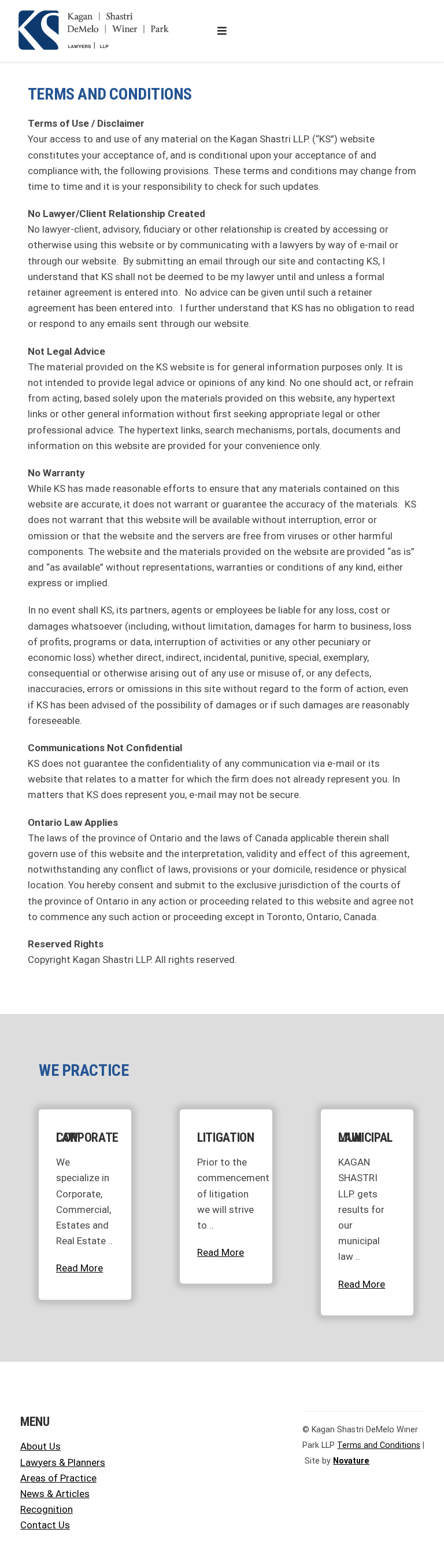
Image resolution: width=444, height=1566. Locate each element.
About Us (40, 1446)
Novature (351, 1460)
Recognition (46, 1509)
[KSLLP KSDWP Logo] (93, 14)
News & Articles (55, 1493)
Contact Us (45, 1525)
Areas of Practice (58, 1478)
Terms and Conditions (378, 1445)
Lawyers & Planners (62, 1462)
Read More (79, 1268)
